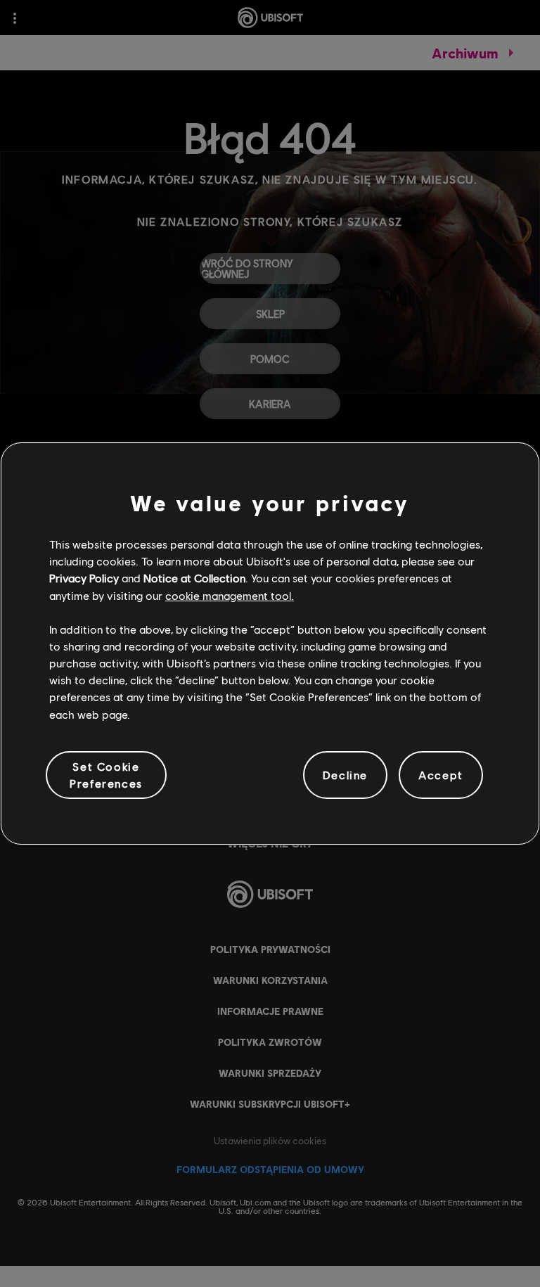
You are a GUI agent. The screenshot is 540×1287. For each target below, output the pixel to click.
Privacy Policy (84, 577)
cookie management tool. (229, 595)
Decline (345, 774)
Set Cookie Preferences (106, 775)
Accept (440, 774)
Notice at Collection (194, 577)
